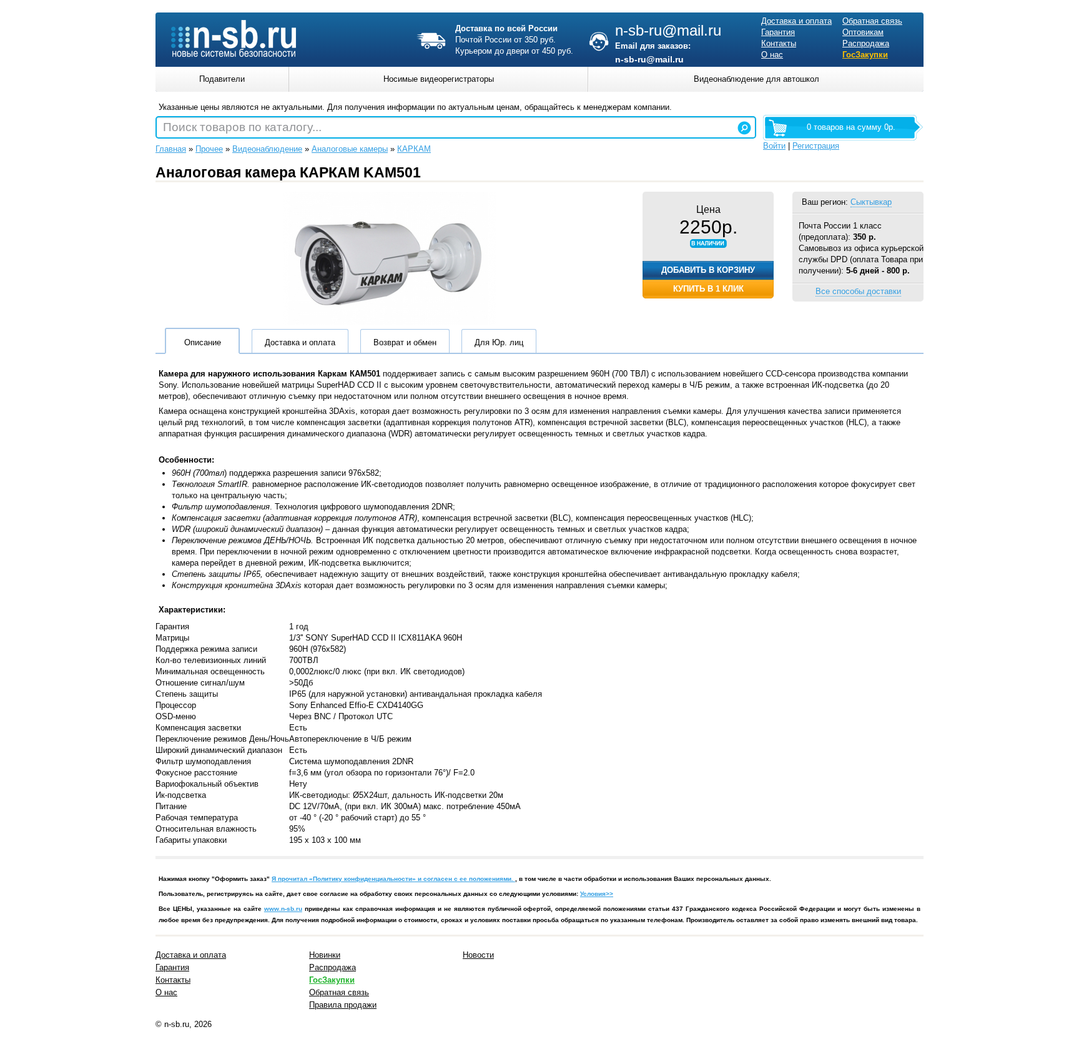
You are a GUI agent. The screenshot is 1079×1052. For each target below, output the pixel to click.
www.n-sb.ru (283, 908)
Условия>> (596, 893)
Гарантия (778, 32)
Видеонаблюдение (267, 149)
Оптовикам (863, 32)
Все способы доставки (858, 291)
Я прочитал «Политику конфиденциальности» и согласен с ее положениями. (393, 878)
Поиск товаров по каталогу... (242, 127)
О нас (772, 54)
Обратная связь (872, 21)
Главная (170, 149)
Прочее (209, 149)
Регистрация (815, 145)
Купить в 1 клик (708, 288)
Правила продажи (343, 1005)
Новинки (324, 955)
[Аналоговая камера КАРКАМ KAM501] (389, 322)
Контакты (778, 43)
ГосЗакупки (865, 54)
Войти (774, 145)
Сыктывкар (871, 202)
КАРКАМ (414, 149)
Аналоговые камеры (350, 149)
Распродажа (865, 43)
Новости (478, 955)
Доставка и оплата (796, 21)
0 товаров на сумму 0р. (851, 127)
